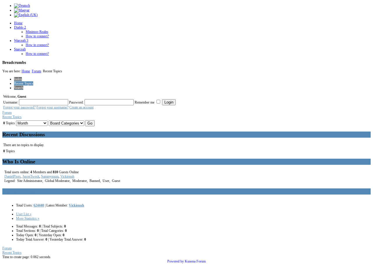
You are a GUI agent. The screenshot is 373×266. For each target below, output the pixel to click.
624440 (39, 205)
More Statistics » (27, 218)
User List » (23, 214)
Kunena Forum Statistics (30, 191)
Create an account (81, 107)
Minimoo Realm (37, 32)
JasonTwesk (30, 176)
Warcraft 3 (21, 40)
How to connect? (37, 36)
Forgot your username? (52, 107)
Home (18, 23)
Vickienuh (67, 176)
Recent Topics (12, 117)
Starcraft (20, 49)
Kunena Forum (195, 261)
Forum (36, 71)
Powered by (175, 261)
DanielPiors (12, 176)
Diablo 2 (20, 27)
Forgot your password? (19, 107)
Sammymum (50, 176)
